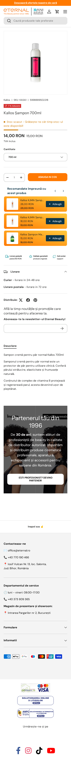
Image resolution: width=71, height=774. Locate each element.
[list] (35, 62)
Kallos (7, 99)
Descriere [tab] (10, 346)
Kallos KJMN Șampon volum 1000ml (32, 200)
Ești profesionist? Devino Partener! (35, 479)
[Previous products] (55, 190)
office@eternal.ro (19, 550)
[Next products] (63, 190)
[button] (57, 12)
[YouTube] (51, 752)
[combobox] (35, 21)
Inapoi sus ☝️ (35, 526)
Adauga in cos (47, 177)
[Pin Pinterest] (35, 300)
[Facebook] (18, 752)
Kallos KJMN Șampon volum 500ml (32, 217)
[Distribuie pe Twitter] (20, 300)
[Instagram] (28, 752)
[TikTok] (39, 752)
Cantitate (9, 149)
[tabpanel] (35, 372)
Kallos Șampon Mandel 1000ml (32, 234)
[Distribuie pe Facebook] (28, 300)
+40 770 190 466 (18, 557)
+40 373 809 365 (19, 599)
